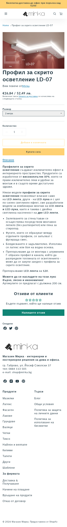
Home (6, 25)
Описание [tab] (8, 160)
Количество (10, 126)
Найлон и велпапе (15, 444)
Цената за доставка (28, 96)
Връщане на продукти (17, 495)
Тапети (7, 455)
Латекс (7, 404)
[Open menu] (6, 13)
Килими (8, 450)
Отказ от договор (14, 500)
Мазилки (8, 398)
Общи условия (44, 404)
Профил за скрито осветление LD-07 (32, 25)
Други (6, 461)
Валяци (8, 427)
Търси (38, 391)
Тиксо (6, 438)
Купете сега (33, 152)
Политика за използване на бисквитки (44, 422)
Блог (37, 398)
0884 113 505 (18, 368)
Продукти (9, 391)
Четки (6, 432)
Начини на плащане (16, 489)
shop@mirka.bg (22, 372)
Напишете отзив (33, 312)
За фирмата (11, 473)
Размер (7, 109)
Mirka (26, 85)
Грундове (9, 421)
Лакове (7, 415)
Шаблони (9, 467)
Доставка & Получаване (11, 482)
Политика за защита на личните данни (47, 411)
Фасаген (8, 409)
